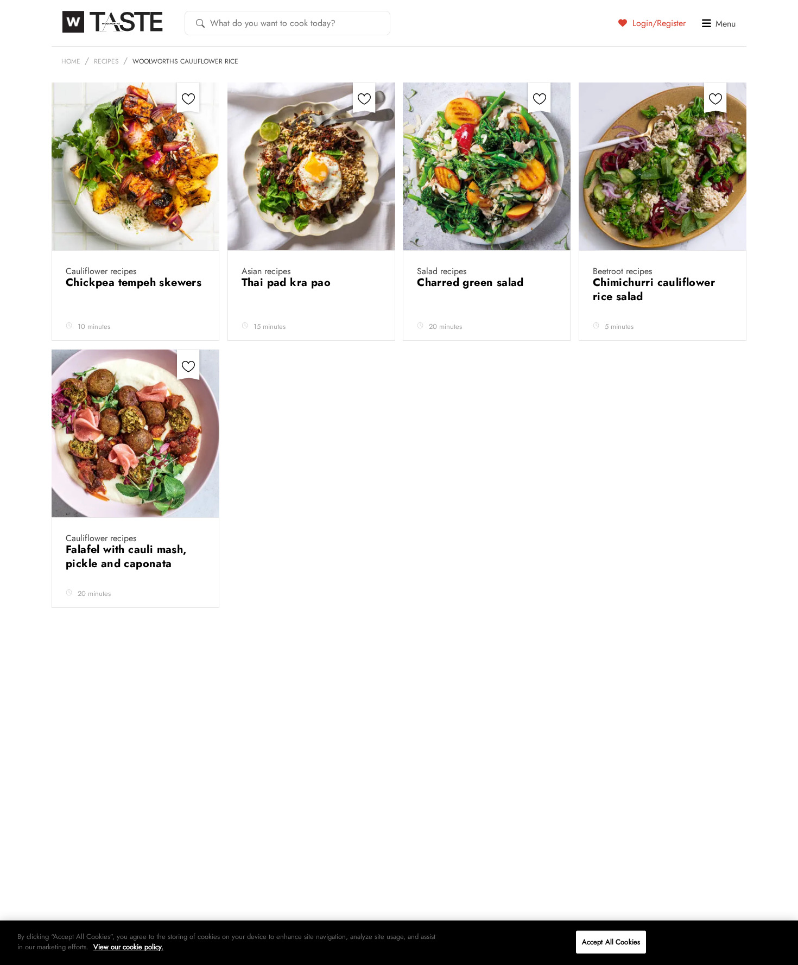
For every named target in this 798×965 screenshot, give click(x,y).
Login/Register (658, 22)
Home (70, 61)
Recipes (106, 61)
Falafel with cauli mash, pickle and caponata (126, 557)
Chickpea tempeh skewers (133, 282)
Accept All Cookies (611, 942)
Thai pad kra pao (288, 282)
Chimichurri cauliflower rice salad (654, 289)
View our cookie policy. (128, 947)
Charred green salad (472, 282)
